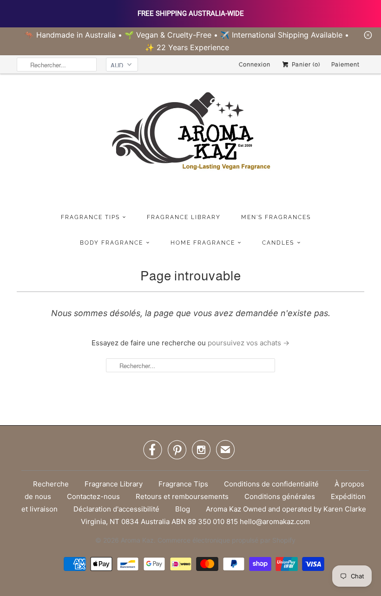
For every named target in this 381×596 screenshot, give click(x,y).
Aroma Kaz (137, 540)
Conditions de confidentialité (271, 483)
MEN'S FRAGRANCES (276, 217)
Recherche (51, 483)
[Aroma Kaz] (190, 141)
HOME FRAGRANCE (203, 243)
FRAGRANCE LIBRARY (184, 217)
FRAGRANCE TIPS (90, 217)
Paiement (345, 64)
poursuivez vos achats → (248, 342)
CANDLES (278, 243)
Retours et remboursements (182, 496)
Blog (182, 509)
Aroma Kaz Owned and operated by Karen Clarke (286, 509)
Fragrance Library (114, 483)
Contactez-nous (93, 496)
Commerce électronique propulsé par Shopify (227, 540)
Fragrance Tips (183, 483)
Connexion (254, 64)
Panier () (305, 64)
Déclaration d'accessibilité (116, 509)
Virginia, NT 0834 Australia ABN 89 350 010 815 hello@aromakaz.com (195, 521)
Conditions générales (279, 496)
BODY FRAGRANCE (111, 243)
